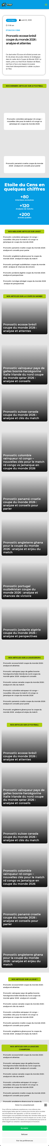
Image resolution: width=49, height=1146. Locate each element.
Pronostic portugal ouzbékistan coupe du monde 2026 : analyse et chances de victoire (20, 591)
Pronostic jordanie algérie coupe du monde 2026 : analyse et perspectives (22, 633)
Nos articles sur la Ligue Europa (24, 657)
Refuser (24, 1134)
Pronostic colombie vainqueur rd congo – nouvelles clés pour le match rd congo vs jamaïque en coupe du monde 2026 (24, 121)
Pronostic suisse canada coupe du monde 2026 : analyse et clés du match (21, 415)
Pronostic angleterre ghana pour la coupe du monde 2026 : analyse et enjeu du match (23, 547)
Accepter (24, 1128)
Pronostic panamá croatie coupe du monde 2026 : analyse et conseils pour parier (22, 503)
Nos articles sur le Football (24, 724)
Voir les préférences (24, 1141)
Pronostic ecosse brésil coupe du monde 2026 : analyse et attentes (21, 39)
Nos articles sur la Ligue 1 (24, 979)
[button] (45, 1105)
